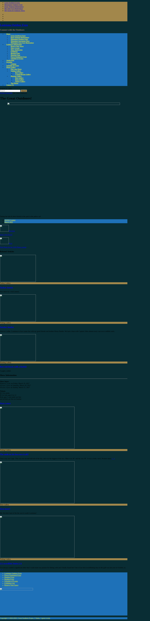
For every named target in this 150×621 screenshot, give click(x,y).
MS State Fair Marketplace (13, 9)
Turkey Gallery (20, 81)
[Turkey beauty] (18, 281)
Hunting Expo (9, 577)
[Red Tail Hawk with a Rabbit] (18, 360)
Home (8, 34)
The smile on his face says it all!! (14, 454)
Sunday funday (7, 327)
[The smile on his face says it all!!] (37, 448)
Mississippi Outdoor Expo (13, 5)
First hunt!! (5, 509)
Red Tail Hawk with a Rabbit (13, 366)
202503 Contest (9, 220)
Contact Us (10, 85)
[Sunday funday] (18, 321)
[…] (113, 458)
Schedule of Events (17, 58)
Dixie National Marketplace (14, 7)
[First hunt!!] (37, 503)
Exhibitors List (9, 583)
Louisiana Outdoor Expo (13, 573)
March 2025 (8, 222)
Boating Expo (9, 579)
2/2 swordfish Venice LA (11, 563)
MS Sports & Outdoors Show (14, 11)
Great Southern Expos (12, 3)
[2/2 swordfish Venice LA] (37, 557)
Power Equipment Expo (12, 575)
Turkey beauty (6, 287)
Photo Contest (5, 403)
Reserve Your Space (11, 585)
